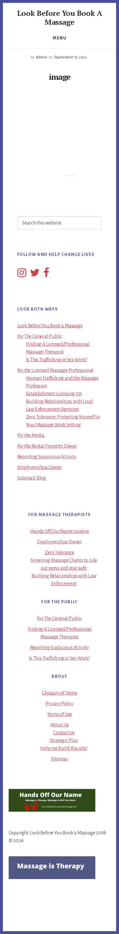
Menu (59, 38)
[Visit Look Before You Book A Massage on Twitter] (35, 274)
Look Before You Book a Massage (50, 325)
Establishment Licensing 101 (54, 393)
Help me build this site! (63, 748)
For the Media (30, 435)
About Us (59, 725)
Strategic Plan (64, 740)
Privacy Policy (59, 703)
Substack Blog (31, 478)
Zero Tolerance (59, 552)
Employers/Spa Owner (39, 467)
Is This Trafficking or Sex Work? (56, 359)
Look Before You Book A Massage (59, 17)
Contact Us (64, 732)
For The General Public (39, 336)
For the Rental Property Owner (47, 446)
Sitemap (59, 759)
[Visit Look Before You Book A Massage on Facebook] (46, 274)
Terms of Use (59, 714)
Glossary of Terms (59, 693)
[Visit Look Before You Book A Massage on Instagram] (21, 274)
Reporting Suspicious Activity (46, 456)
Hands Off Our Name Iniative (59, 531)
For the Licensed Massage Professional (55, 370)
